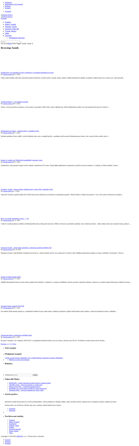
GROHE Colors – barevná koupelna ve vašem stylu (25, 385)
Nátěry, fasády (10, 24)
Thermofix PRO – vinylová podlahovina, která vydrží (26, 390)
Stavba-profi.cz (8, 74)
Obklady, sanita (11, 27)
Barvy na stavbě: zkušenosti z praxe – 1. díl (15, 218)
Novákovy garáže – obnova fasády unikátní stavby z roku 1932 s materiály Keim (27, 189)
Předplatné (8, 2)
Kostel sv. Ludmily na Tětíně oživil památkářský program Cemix (21, 160)
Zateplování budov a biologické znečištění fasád (16, 335)
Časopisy (8, 35)
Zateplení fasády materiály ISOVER (12, 306)
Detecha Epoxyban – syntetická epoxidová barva (24, 387)
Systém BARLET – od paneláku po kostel (14, 102)
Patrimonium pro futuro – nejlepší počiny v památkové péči (20, 131)
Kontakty (8, 8)
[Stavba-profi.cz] (7, 15)
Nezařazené (12, 424)
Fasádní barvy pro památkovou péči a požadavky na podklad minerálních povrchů (27, 72)
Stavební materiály (12, 29)
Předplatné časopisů (17, 38)
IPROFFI (20, 436)
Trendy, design (10, 31)
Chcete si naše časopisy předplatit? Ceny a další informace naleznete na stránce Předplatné (34, 358)
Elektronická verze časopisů (14, 4)
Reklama (8, 6)
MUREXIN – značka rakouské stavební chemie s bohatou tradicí (30, 383)
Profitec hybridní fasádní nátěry (11, 277)
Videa (7, 33)
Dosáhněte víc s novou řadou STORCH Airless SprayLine (28, 388)
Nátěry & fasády (14, 422)
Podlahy (8, 22)
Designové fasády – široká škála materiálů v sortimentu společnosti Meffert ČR (26, 248)
